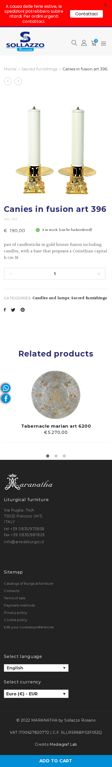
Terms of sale (14, 598)
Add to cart (55, 760)
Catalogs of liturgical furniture (28, 583)
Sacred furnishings (39, 68)
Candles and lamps (51, 298)
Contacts (11, 591)
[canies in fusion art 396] (5, 310)
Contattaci (86, 14)
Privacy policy (15, 612)
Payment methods (19, 605)
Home (10, 68)
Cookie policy (15, 620)
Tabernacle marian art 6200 (56, 426)
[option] (56, 406)
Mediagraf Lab (63, 744)
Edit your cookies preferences (29, 627)
